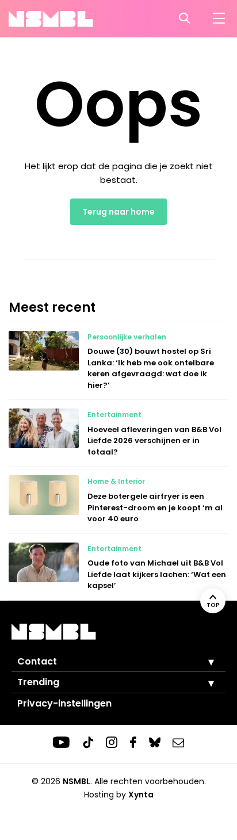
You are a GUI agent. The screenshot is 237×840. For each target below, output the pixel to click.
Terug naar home (118, 211)
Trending (38, 682)
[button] (202, 661)
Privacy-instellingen (64, 703)
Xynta (141, 794)
